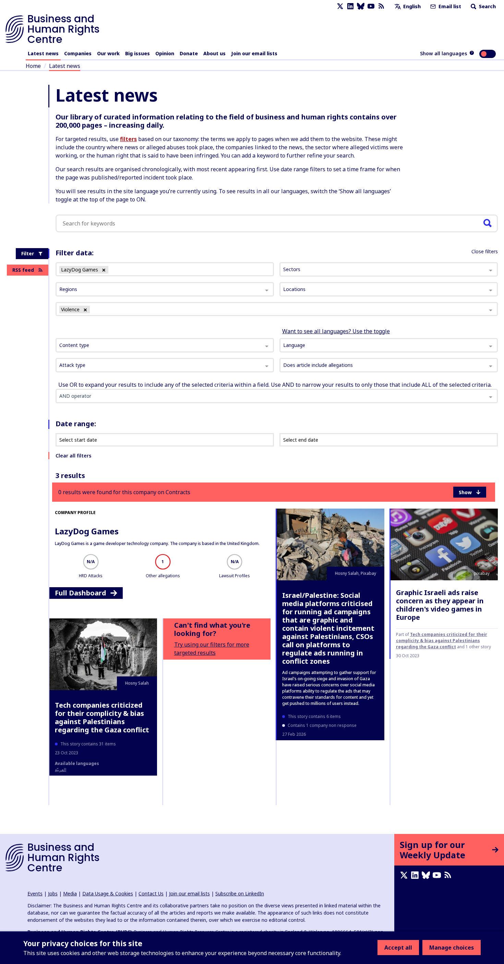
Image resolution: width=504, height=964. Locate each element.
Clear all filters (73, 455)
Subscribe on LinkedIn (239, 893)
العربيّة (60, 770)
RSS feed (23, 270)
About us (214, 53)
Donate (189, 53)
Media (70, 893)
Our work (108, 53)
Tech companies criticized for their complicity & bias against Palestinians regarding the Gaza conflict (441, 640)
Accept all (398, 947)
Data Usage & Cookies (107, 893)
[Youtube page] (371, 6)
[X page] (340, 6)
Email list (449, 6)
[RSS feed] (381, 6)
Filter (27, 253)
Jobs (53, 893)
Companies (78, 53)
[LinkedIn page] (350, 6)
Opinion (164, 53)
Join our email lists (254, 53)
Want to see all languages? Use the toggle (336, 331)
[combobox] (165, 345)
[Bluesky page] (361, 6)
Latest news (43, 53)
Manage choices (451, 947)
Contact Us (151, 893)
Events (35, 893)
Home (33, 66)
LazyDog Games (87, 531)
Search (487, 6)
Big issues (137, 53)
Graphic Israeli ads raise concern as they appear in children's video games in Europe (440, 605)
